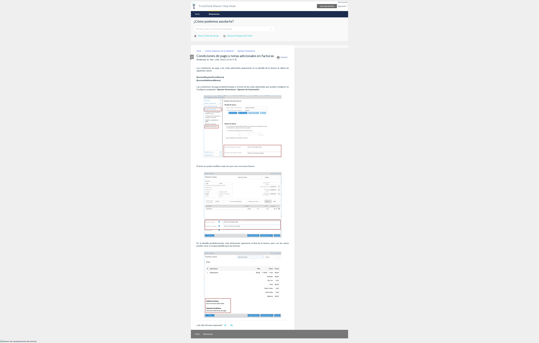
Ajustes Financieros (246, 51)
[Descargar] (264, 138)
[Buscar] (271, 29)
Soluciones (214, 14)
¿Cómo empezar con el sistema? (219, 51)
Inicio (197, 14)
